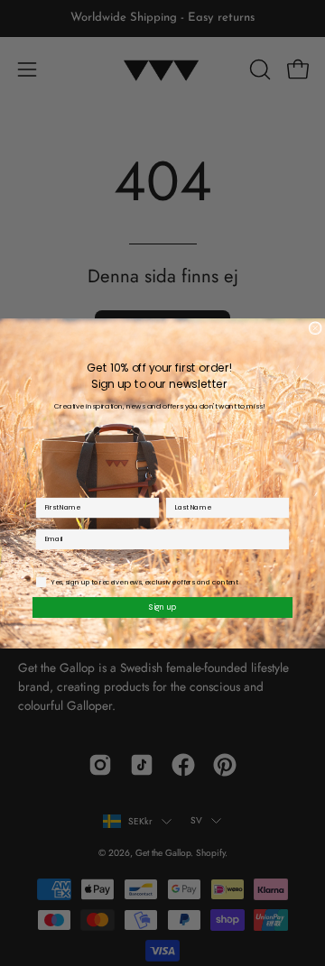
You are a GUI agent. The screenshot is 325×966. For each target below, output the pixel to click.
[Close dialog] (315, 327)
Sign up (163, 607)
